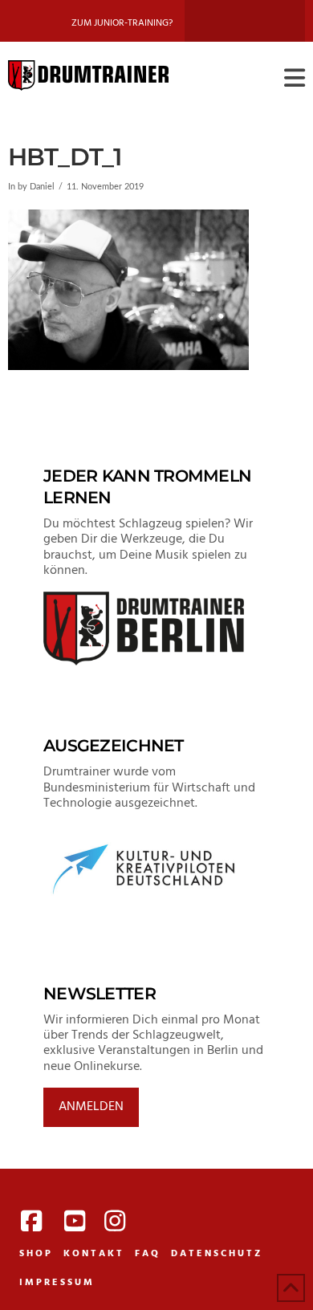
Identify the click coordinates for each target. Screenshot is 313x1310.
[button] (294, 79)
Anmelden (91, 1106)
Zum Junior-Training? (122, 23)
